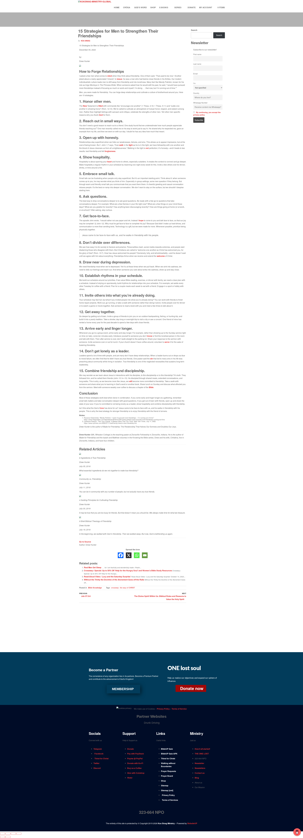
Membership (123, 689)
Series (177, 7)
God (101, 114)
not (147, 148)
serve (167, 342)
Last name (197, 64)
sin (151, 358)
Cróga (127, 7)
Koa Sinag (85, 40)
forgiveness (110, 151)
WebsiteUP (192, 823)
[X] (128, 555)
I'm (194, 83)
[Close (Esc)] (18, 834)
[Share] (13, 834)
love (102, 408)
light (131, 145)
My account (205, 7)
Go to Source (85, 541)
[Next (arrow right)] (7, 837)
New (85, 105)
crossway (115, 587)
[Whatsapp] (137, 555)
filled (100, 105)
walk (121, 145)
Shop (153, 7)
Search (194, 30)
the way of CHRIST (127, 587)
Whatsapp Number (200, 102)
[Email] (145, 555)
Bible (151, 387)
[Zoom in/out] (2, 834)
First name (197, 54)
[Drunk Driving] (151, 723)
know (149, 336)
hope (141, 220)
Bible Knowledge (95, 587)
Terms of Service (179, 709)
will (130, 381)
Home (117, 7)
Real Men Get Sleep (92, 567)
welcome (161, 256)
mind (109, 75)
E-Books (163, 7)
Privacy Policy (163, 709)
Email (195, 73)
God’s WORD (140, 7)
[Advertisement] (208, 165)
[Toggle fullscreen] (7, 834)
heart (109, 161)
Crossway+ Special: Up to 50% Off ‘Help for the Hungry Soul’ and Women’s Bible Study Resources (128, 570)
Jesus (119, 79)
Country (196, 93)
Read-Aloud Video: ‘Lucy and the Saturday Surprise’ (107, 576)
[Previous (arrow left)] (2, 837)
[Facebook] (120, 555)
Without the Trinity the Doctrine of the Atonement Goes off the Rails (114, 579)
